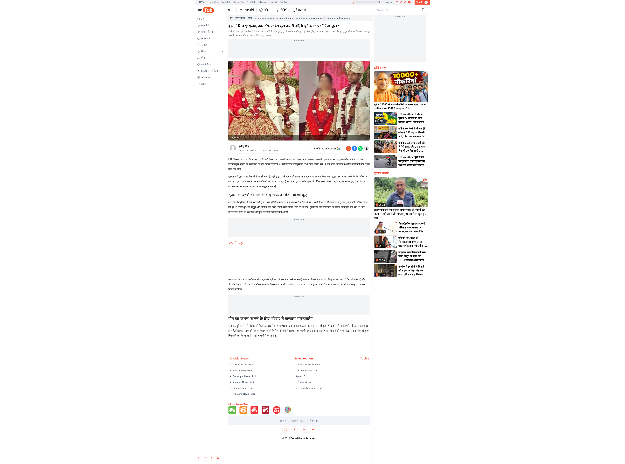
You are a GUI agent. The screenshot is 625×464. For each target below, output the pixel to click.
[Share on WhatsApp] (360, 148)
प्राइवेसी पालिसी (298, 420)
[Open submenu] (222, 32)
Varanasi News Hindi (243, 382)
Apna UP (300, 376)
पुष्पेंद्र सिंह (244, 146)
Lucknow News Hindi (243, 364)
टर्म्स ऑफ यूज (312, 420)
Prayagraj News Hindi (244, 394)
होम (229, 9)
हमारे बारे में (284, 420)
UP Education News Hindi (309, 388)
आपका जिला (240, 18)
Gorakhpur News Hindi (244, 376)
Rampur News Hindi (243, 388)
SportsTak (225, 2)
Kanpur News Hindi (242, 370)
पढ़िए (266, 9)
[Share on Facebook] (354, 148)
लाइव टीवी (249, 9)
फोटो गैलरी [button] (302, 9)
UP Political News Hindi (308, 364)
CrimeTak (250, 2)
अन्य (250, 18)
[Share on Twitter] (366, 148)
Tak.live (283, 2)
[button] (210, 19)
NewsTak (213, 2)
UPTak (202, 2)
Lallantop (262, 2)
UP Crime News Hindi (307, 370)
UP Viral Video (303, 382)
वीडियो (284, 9)
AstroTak (273, 2)
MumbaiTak (238, 2)
